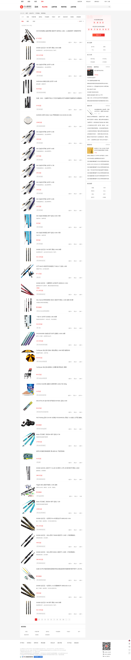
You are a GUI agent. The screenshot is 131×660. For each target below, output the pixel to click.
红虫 (104, 191)
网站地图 (43, 642)
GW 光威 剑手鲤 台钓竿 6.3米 (45, 64)
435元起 (38, 542)
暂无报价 (39, 307)
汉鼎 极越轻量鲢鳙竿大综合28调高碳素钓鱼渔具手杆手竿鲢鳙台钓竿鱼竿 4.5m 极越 (107, 161)
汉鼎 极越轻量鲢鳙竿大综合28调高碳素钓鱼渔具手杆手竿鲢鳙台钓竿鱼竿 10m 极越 (106, 167)
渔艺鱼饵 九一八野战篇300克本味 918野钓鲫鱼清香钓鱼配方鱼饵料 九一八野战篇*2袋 (107, 86)
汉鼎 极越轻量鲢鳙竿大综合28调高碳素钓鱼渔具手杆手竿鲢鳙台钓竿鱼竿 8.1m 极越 (107, 173)
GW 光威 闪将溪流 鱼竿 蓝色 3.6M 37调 (48, 216)
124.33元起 (39, 341)
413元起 (38, 458)
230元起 (38, 72)
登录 (106, 1)
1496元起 (39, 509)
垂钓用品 (43, 13)
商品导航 (44, 7)
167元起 (38, 156)
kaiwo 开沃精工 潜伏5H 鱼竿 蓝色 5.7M (48, 434)
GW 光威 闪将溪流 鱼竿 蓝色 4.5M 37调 (48, 232)
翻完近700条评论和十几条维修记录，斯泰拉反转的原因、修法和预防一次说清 (105, 136)
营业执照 (64, 650)
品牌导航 (54, 7)
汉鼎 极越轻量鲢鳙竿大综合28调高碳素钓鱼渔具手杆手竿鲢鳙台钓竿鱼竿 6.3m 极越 (107, 178)
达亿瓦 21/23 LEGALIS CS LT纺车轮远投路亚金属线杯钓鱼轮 (101, 164)
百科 (42, 1)
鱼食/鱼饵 (65, 16)
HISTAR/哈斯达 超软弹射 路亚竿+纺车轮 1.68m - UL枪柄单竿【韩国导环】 (59, 31)
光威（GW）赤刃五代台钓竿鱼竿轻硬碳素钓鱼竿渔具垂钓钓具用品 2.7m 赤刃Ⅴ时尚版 (107, 98)
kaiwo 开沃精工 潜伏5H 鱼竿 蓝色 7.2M (48, 501)
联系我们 (29, 642)
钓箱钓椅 (34, 16)
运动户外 (31, 13)
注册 (109, 1)
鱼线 (28, 16)
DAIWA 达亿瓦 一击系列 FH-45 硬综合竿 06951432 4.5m (53, 518)
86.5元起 (39, 374)
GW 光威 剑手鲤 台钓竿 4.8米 (45, 148)
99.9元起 (39, 408)
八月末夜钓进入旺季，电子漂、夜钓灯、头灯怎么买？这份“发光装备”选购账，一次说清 (107, 125)
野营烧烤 (93, 62)
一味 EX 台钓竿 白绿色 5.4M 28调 (46, 316)
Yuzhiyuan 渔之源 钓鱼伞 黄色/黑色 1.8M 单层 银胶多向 (53, 350)
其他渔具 (79, 16)
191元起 (38, 173)
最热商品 (89, 67)
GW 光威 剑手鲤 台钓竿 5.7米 (45, 165)
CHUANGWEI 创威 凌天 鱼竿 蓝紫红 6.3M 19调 (50, 333)
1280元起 (39, 122)
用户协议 (69, 642)
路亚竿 (92, 197)
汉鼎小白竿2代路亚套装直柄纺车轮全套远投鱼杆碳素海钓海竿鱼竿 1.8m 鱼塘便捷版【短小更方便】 (60, 569)
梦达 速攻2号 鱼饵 (91, 89)
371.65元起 (39, 290)
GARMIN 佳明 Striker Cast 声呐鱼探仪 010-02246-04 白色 (53, 115)
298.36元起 (39, 559)
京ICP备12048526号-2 (59, 648)
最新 (28, 21)
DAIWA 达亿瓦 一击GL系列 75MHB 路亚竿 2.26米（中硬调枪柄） (56, 535)
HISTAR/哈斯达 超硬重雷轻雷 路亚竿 (96, 158)
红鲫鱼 (104, 197)
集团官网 (80, 1)
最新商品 (96, 67)
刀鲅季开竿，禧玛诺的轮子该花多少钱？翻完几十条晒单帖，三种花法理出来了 (105, 122)
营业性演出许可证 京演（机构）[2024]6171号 (29, 650)
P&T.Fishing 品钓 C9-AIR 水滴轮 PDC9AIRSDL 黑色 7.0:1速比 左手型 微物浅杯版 (60, 417)
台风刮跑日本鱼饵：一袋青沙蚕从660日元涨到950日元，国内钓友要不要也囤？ (106, 134)
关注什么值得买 (107, 654)
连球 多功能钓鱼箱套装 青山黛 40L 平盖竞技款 (50, 451)
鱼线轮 (72, 16)
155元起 (38, 189)
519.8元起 (39, 324)
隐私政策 (76, 642)
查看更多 (108, 66)
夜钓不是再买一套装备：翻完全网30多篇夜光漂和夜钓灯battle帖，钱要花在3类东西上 (107, 119)
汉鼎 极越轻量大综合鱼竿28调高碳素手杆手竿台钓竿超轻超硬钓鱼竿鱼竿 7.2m (105, 175)
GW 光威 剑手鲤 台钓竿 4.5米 (45, 182)
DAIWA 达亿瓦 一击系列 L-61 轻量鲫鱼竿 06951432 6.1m (53, 585)
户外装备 (37, 13)
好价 (29, 1)
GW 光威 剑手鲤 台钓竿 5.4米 (45, 132)
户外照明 (104, 62)
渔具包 (40, 16)
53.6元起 (39, 89)
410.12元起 (39, 55)
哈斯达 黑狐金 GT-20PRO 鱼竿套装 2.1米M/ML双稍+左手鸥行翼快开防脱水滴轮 (106, 155)
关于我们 (22, 642)
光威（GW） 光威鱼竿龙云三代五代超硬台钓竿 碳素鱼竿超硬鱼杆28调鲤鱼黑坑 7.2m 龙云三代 (60, 98)
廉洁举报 (60, 642)
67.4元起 (39, 38)
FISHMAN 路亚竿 (91, 77)
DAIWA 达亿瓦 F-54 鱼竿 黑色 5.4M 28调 (48, 249)
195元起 (38, 139)
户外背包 (104, 58)
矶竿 (104, 194)
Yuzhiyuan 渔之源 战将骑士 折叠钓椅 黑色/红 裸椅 (51, 367)
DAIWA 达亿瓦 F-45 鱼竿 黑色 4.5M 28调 (48, 48)
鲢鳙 (93, 187)
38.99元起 (39, 357)
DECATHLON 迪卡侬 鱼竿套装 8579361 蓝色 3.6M (51, 401)
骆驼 (104, 46)
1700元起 (39, 442)
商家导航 (64, 7)
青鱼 (93, 194)
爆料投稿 (97, 1)
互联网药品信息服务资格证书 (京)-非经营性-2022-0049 (50, 650)
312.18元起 (39, 257)
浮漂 (104, 187)
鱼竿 (59, 16)
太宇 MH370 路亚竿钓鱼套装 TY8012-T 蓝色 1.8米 (51, 266)
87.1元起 (39, 273)
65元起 (38, 223)
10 (63, 619)
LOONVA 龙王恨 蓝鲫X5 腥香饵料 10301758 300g (51, 384)
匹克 (104, 50)
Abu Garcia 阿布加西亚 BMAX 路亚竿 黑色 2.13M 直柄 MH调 (54, 300)
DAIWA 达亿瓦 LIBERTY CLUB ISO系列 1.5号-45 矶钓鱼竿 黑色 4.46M (57, 468)
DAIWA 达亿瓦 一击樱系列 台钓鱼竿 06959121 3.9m (52, 283)
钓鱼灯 (53, 16)
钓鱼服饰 (47, 16)
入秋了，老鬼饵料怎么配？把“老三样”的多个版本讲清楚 (100, 139)
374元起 (38, 105)
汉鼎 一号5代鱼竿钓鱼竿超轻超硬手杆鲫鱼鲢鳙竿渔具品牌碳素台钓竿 (103, 170)
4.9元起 (38, 391)
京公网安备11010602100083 (26, 648)
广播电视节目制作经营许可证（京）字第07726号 (30, 651)
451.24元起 (39, 526)
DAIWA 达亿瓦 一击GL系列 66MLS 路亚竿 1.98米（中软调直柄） (56, 552)
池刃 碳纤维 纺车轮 (98, 70)
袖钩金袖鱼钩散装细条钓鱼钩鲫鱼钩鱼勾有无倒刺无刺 (100, 100)
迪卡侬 (92, 46)
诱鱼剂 (92, 191)
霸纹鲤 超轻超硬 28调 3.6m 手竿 (95, 95)
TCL (93, 50)
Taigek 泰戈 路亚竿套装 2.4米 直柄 (46, 485)
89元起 (38, 240)
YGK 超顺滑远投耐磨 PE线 (93, 80)
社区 (35, 1)
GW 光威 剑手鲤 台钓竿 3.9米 (45, 199)
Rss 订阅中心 (107, 656)
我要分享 (98, 35)
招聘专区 (36, 642)
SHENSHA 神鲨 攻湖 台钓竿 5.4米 (46, 81)
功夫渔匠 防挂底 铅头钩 (92, 92)
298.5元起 (39, 475)
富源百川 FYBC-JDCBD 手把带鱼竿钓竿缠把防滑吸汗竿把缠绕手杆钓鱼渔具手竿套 (101, 149)
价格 (34, 21)
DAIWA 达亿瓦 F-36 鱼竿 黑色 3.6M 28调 (48, 602)
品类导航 (73, 7)
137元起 (38, 206)
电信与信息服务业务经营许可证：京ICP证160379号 (43, 648)
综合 (23, 21)
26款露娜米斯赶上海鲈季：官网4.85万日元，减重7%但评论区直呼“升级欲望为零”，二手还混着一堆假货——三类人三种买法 (102, 110)
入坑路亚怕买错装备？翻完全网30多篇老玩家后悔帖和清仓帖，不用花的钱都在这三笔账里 (108, 131)
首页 (22, 1)
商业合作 (88, 1)
